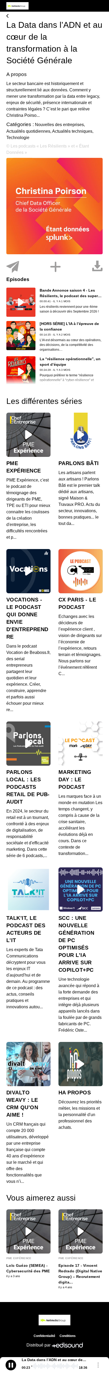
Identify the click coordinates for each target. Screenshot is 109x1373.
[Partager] (12, 267)
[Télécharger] (97, 267)
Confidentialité (44, 1336)
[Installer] (55, 267)
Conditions (68, 1336)
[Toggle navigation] (99, 5)
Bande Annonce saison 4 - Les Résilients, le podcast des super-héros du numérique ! (69, 296)
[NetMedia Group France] (54, 16)
